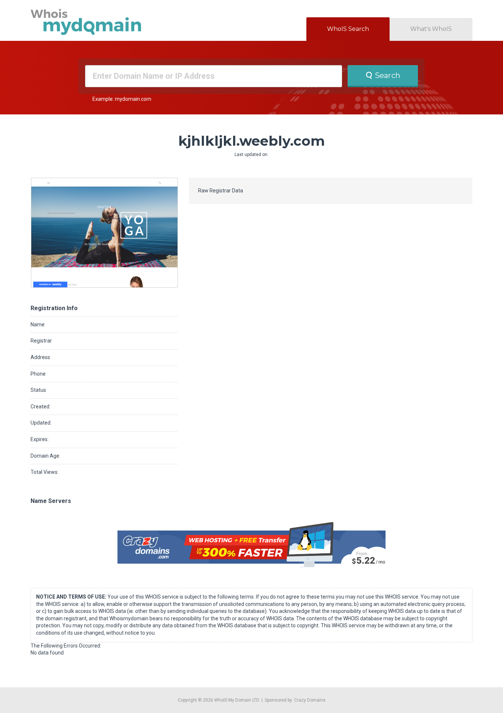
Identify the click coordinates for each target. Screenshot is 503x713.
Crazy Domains (310, 700)
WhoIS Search (348, 28)
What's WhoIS (431, 28)
